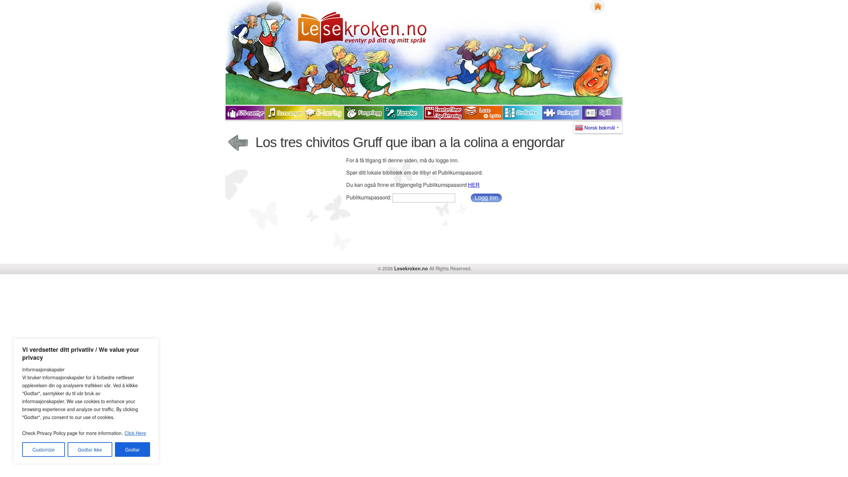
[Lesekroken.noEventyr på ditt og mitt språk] (327, 33)
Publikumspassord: (369, 197)
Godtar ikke (90, 449)
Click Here (135, 433)
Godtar (132, 449)
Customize (43, 449)
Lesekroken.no (411, 268)
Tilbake (238, 143)
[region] (86, 401)
